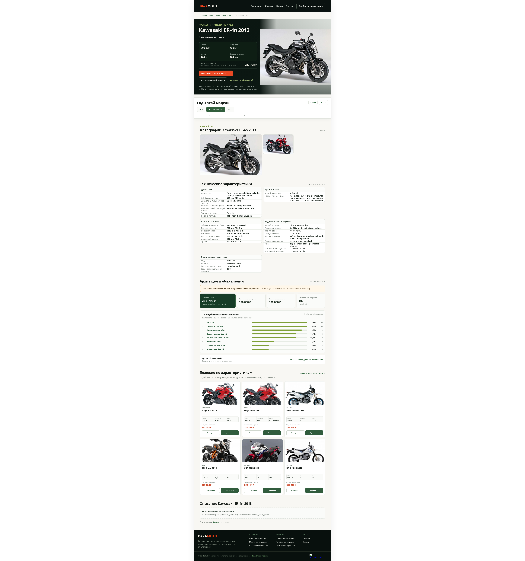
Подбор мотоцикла (285, 542)
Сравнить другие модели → (312, 373)
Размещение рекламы (286, 545)
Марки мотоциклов (217, 15)
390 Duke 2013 (209, 468)
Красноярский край (216, 345)
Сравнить (229, 433)
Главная (203, 15)
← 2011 (313, 102)
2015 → (323, 102)
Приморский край (215, 349)
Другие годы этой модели (213, 80)
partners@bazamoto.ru (259, 556)
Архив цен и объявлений (241, 80)
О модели (211, 433)
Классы (269, 6)
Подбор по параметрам (311, 6)
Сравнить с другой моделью (216, 73)
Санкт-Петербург (215, 326)
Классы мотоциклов (258, 545)
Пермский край (214, 341)
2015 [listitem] (201, 109)
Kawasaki (233, 15)
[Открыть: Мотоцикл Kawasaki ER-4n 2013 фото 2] (278, 144)
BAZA (207, 536)
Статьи (289, 6)
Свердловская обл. (216, 330)
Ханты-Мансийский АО (218, 337)
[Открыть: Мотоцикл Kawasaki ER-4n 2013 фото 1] (231, 154)
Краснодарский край (217, 334)
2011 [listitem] (230, 109)
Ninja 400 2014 (209, 410)
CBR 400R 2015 (251, 468)
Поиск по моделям (257, 538)
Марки (279, 6)
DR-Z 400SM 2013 (295, 410)
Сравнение (256, 6)
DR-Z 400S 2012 (294, 468)
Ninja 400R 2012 (252, 410)
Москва (210, 322)
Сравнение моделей (285, 538)
